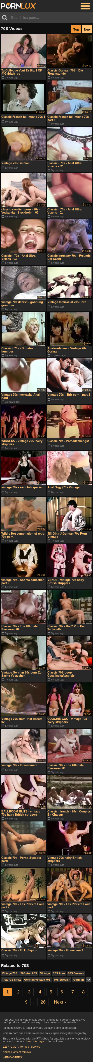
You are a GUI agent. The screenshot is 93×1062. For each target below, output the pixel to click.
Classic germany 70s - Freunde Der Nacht (69, 257)
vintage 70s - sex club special (21, 487)
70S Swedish (62, 979)
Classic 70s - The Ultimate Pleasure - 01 (65, 766)
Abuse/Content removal (17, 1052)
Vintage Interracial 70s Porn (66, 302)
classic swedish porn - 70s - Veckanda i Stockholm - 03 (20, 211)
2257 (6, 1046)
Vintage (45, 973)
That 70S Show (11, 979)
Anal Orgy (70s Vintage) (63, 487)
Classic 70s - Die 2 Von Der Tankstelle (66, 628)
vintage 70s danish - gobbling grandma (22, 303)
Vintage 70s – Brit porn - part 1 (68, 394)
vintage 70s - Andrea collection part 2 (22, 581)
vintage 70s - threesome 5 (19, 765)
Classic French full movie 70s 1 (23, 116)
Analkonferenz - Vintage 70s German (66, 350)
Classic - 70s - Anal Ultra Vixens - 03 (18, 257)
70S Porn (59, 973)
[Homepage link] (18, 6)
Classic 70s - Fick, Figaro (19, 950)
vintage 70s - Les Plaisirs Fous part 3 (68, 905)
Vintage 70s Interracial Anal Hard (20, 396)
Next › (60, 1002)
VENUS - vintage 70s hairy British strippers (65, 581)
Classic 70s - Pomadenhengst (68, 441)
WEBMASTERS (12, 1057)
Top (76, 29)
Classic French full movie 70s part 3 (68, 118)
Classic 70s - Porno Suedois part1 (21, 859)
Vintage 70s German (15, 163)
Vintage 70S (9, 973)
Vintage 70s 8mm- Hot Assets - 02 (22, 720)
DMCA (14, 1046)
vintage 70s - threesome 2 (65, 950)
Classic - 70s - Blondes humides (17, 350)
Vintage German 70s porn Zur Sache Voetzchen (22, 674)
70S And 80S (29, 973)
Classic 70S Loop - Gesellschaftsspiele (60, 674)
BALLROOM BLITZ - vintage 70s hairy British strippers (20, 813)
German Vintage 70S (37, 979)
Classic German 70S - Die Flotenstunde (65, 72)
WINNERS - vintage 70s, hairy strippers (21, 442)
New (87, 29)
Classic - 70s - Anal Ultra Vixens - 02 (64, 164)
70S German (76, 973)
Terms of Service (30, 1046)
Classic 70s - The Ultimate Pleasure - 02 (19, 628)
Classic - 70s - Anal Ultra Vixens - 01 (64, 211)
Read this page (35, 1041)
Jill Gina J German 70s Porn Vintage (67, 535)
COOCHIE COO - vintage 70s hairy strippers (67, 720)
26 (43, 1002)
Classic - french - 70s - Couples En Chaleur (69, 813)
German (78, 979)
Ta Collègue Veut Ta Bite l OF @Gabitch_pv (21, 72)
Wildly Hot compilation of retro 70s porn (22, 535)
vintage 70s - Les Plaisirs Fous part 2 (22, 905)
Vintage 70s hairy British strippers (64, 859)
